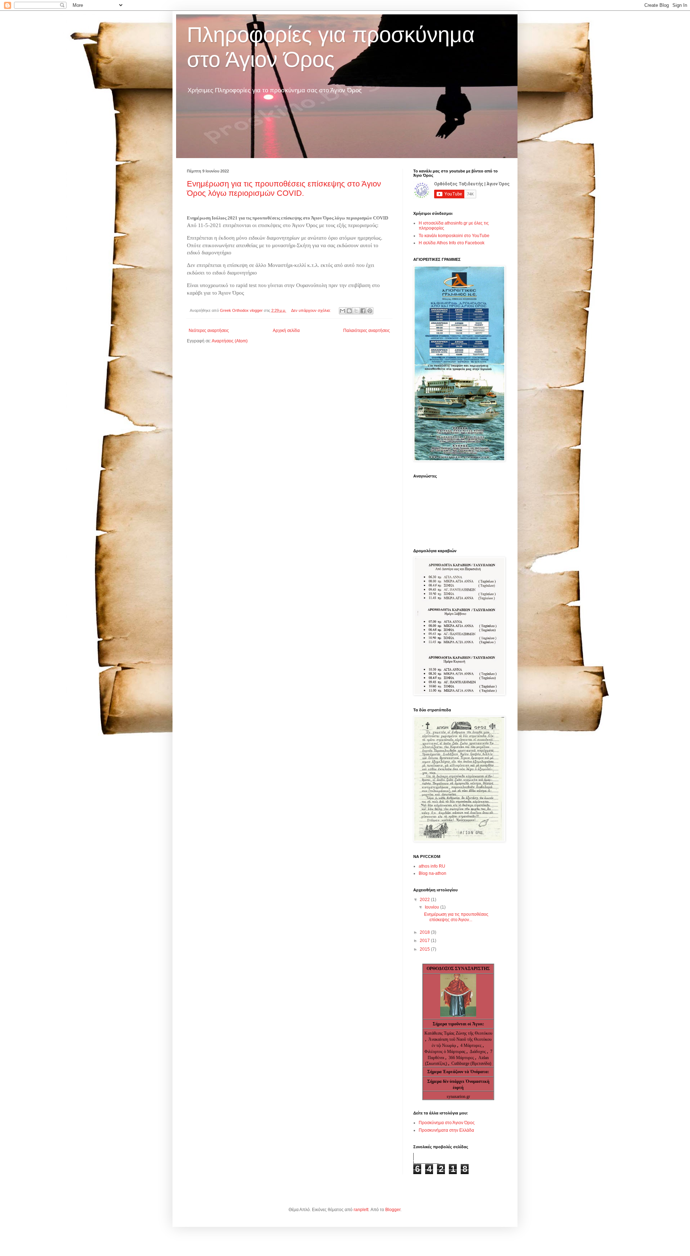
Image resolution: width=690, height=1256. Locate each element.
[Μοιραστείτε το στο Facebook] (363, 310)
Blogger (392, 1209)
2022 (425, 899)
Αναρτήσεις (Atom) (230, 340)
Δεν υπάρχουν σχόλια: (311, 310)
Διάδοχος (478, 1051)
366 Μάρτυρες (461, 1057)
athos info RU (432, 866)
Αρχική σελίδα (286, 330)
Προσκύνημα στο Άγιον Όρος (447, 1122)
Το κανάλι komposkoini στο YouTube (454, 235)
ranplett (361, 1209)
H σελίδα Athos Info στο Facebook (451, 242)
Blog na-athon (432, 873)
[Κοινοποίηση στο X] (356, 310)
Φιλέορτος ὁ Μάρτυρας (445, 1051)
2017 (425, 940)
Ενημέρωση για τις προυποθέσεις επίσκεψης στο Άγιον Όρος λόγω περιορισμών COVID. (284, 188)
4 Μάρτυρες (471, 1045)
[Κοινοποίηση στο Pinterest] (369, 310)
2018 (425, 932)
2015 (425, 949)
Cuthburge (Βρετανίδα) (471, 1063)
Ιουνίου (432, 907)
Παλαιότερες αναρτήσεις (366, 330)
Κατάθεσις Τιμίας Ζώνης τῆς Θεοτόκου (458, 1033)
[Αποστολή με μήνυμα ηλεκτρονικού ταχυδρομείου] (342, 310)
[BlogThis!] (349, 310)
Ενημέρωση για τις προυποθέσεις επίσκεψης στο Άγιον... (456, 917)
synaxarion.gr (458, 1096)
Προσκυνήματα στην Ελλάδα (446, 1130)
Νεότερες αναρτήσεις (209, 330)
